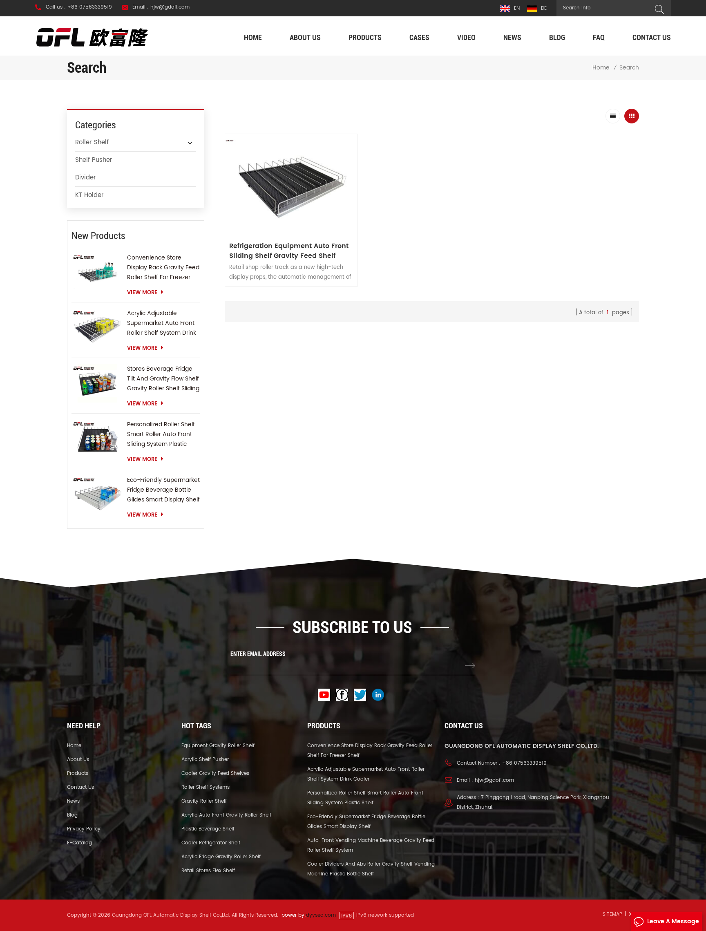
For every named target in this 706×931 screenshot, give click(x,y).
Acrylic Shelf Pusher (205, 759)
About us (305, 37)
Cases (419, 37)
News (512, 37)
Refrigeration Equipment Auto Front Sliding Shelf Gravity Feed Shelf (289, 251)
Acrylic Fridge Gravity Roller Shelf (221, 857)
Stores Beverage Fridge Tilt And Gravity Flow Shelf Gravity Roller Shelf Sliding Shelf (163, 379)
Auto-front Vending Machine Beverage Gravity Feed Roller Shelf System (370, 845)
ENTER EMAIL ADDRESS (258, 654)
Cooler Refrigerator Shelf (210, 843)
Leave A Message (673, 921)
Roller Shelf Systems (205, 787)
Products (365, 37)
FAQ (599, 37)
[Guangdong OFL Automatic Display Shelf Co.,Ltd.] (92, 37)
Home (253, 37)
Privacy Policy (84, 829)
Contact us (651, 37)
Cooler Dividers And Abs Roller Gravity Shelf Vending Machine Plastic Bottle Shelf (371, 869)
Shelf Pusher (93, 160)
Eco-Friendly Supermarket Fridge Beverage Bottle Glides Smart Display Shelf (163, 489)
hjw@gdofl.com (494, 780)
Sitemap (612, 914)
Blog (557, 37)
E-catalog (79, 843)
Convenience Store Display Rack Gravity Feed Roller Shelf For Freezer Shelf (163, 267)
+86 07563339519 (524, 763)
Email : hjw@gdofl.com (161, 7)
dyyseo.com (321, 915)
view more (142, 293)
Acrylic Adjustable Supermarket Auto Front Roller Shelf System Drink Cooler (161, 323)
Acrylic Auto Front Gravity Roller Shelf (226, 815)
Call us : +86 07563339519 (79, 7)
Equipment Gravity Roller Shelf (218, 746)
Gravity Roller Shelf (204, 801)
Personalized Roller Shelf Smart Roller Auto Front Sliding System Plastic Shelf (161, 434)
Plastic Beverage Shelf (208, 829)
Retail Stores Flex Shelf (208, 871)
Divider (85, 177)
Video (466, 37)
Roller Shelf (92, 142)
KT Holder (89, 195)
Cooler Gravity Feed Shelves (215, 773)
